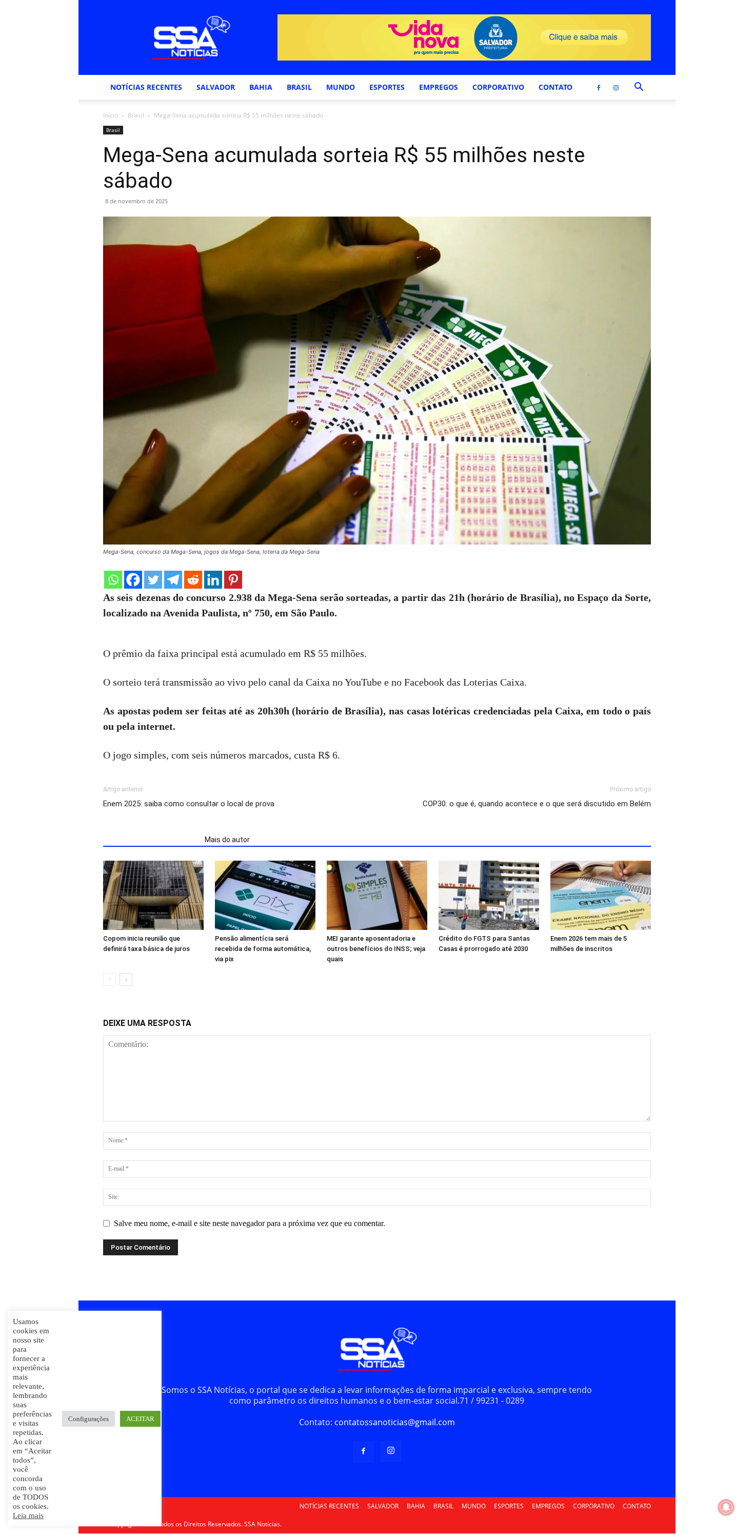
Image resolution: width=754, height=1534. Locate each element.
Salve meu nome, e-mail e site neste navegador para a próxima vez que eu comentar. (249, 1223)
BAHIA (260, 87)
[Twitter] (153, 580)
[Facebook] (598, 87)
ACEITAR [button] (140, 1419)
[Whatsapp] (113, 580)
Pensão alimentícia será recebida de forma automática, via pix (263, 949)
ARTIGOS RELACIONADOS (150, 840)
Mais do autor (227, 840)
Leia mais (28, 1515)
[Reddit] (193, 580)
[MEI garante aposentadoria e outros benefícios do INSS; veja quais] (377, 895)
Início (110, 115)
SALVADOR (215, 87)
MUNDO (340, 87)
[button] (638, 87)
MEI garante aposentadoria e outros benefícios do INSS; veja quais (376, 949)
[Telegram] (173, 580)
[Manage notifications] (726, 1507)
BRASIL (299, 87)
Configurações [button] (88, 1419)
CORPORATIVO (498, 87)
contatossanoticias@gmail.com (394, 1422)
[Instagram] (616, 87)
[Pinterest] (233, 580)
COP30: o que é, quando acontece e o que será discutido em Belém (537, 803)
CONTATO (555, 87)
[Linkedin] (213, 580)
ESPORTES (387, 87)
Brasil (136, 115)
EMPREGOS (438, 87)
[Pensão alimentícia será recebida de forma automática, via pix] (265, 895)
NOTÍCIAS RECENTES (146, 87)
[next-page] (126, 979)
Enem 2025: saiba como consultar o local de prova (188, 803)
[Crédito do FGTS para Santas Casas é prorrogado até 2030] (489, 895)
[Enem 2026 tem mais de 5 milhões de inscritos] (600, 895)
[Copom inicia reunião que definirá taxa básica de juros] (153, 895)
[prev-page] (109, 979)
